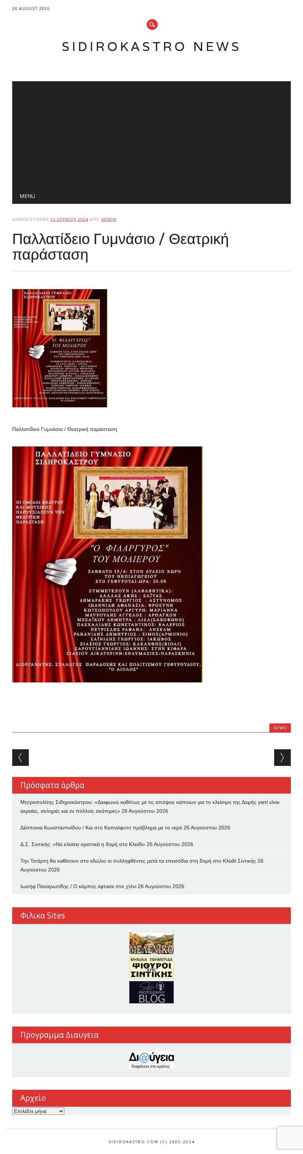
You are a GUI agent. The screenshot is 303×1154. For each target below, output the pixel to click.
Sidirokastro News (152, 46)
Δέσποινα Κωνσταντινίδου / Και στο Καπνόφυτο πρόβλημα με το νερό (101, 828)
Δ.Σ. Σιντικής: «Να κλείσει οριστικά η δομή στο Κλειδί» (82, 844)
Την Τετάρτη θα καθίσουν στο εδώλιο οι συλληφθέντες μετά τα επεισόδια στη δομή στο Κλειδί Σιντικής (138, 861)
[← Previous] (20, 757)
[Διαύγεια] (151, 1060)
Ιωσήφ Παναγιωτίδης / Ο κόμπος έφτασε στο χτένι (78, 886)
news (280, 727)
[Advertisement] (151, 133)
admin (108, 219)
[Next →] (282, 757)
